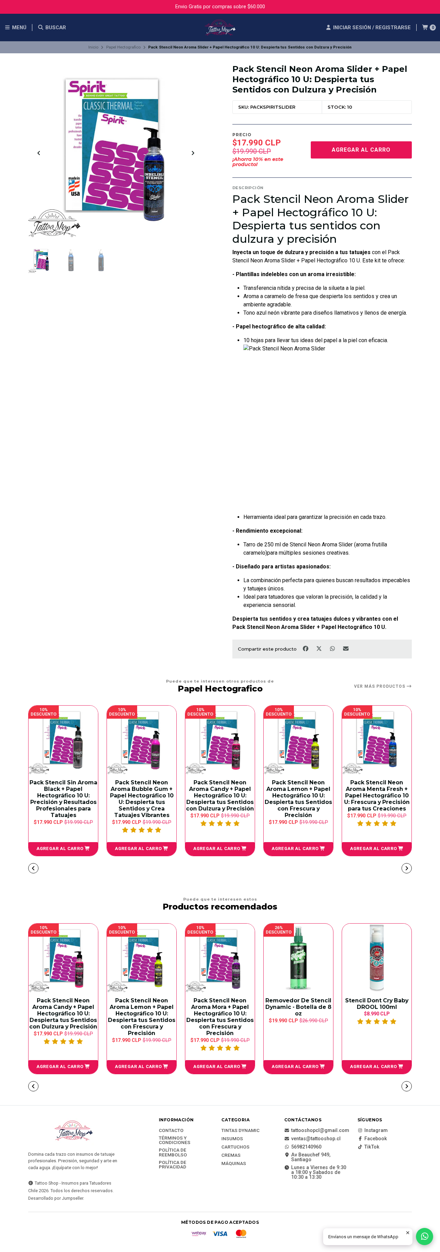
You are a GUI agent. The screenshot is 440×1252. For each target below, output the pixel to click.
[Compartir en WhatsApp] (333, 648)
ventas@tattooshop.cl (316, 1138)
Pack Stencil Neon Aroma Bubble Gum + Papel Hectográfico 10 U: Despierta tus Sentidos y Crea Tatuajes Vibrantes (114, 798)
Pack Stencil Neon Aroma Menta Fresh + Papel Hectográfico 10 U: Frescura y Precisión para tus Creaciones (350, 795)
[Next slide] (193, 153)
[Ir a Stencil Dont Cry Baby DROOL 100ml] (376, 958)
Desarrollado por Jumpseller (55, 1198)
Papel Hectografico (123, 47)
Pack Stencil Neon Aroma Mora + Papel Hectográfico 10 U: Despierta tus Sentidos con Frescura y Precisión (220, 1016)
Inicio (93, 47)
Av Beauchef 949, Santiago (310, 1158)
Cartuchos (235, 1147)
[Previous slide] (39, 153)
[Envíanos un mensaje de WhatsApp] (424, 1236)
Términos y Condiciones (174, 1140)
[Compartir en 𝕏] (319, 648)
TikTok (372, 1147)
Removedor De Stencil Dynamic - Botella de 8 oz (298, 1007)
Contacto (171, 1130)
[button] (36, 849)
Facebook (375, 1138)
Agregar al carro (361, 149)
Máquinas (233, 1163)
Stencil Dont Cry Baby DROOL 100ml (376, 1003)
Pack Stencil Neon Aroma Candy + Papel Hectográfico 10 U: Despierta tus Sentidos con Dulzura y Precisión (193, 795)
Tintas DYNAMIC (240, 1130)
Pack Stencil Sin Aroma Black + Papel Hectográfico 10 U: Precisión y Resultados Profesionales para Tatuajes (36, 798)
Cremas (231, 1155)
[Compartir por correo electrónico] (346, 648)
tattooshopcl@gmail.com (320, 1130)
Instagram (376, 1130)
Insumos (232, 1138)
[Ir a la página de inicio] (220, 27)
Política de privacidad (172, 1164)
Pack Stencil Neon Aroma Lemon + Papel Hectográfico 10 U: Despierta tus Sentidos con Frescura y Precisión (271, 798)
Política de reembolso (173, 1152)
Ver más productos (380, 686)
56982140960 (306, 1147)
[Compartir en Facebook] (306, 648)
